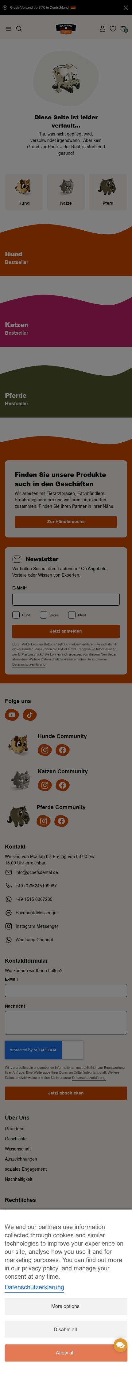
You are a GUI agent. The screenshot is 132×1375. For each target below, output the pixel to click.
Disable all (65, 1329)
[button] (120, 1345)
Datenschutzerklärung (34, 1287)
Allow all (65, 1353)
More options (65, 1306)
